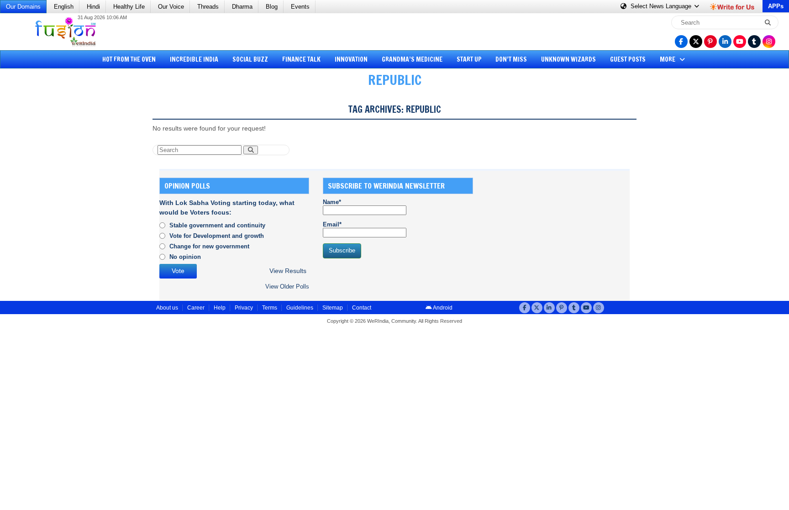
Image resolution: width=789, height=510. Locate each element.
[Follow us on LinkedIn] (725, 41)
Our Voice (171, 6)
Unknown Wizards (568, 59)
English (64, 6)
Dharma (242, 6)
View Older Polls (287, 286)
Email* (332, 224)
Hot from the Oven (129, 59)
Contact (361, 308)
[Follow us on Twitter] (695, 41)
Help (220, 308)
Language (662, 6)
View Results (287, 271)
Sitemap (332, 308)
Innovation (351, 59)
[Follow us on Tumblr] (754, 41)
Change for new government (209, 246)
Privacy (244, 308)
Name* (332, 202)
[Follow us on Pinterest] (710, 41)
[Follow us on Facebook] (681, 41)
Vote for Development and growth (216, 235)
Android (442, 308)
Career (196, 308)
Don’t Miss (511, 59)
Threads (208, 6)
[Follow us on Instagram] (769, 41)
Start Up (469, 59)
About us (167, 308)
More (668, 59)
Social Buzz (250, 59)
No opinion (185, 256)
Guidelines (299, 308)
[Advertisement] (41, 235)
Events (300, 6)
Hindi (93, 6)
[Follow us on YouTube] (739, 41)
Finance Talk (301, 59)
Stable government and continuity (217, 225)
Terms (269, 308)
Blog (272, 6)
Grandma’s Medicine (412, 59)
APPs (776, 6)
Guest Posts (628, 59)
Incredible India (194, 59)
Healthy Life (129, 6)
